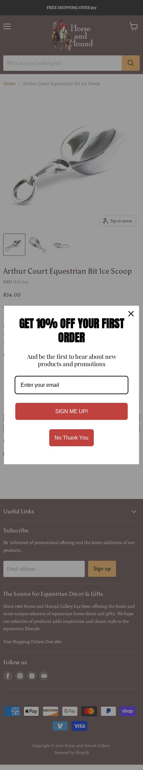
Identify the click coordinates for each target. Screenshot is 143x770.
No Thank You (71, 438)
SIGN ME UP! (71, 411)
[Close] (131, 314)
